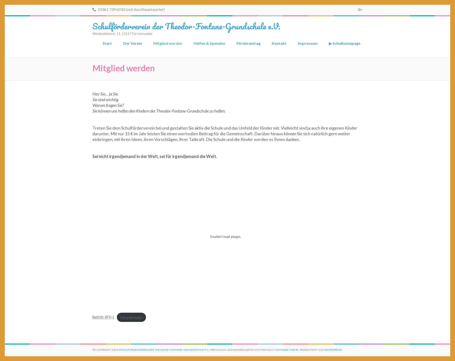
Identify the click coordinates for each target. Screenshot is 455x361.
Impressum (308, 43)
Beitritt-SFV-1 (103, 317)
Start (107, 43)
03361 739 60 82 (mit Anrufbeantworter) (131, 9)
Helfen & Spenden (209, 43)
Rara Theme (290, 350)
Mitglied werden (167, 43)
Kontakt (279, 43)
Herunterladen (131, 317)
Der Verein (132, 43)
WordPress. (333, 350)
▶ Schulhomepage (344, 43)
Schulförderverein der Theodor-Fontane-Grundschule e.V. (186, 26)
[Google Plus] (360, 9)
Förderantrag (248, 43)
